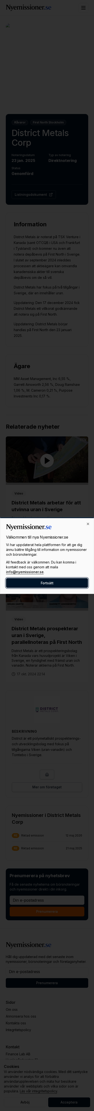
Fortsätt (47, 583)
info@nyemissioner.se (25, 572)
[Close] (88, 524)
